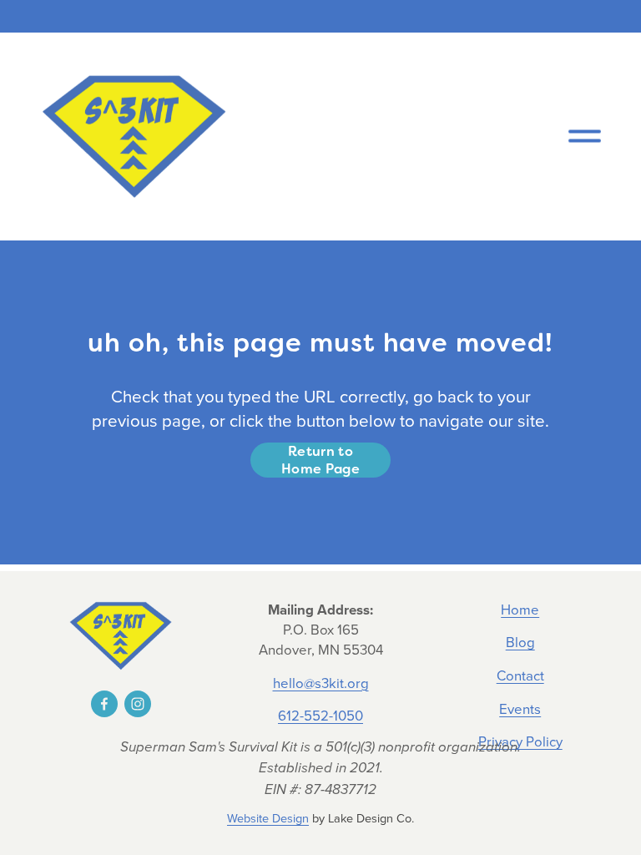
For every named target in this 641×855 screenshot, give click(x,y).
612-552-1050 (320, 715)
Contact (520, 675)
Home (520, 609)
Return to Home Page (320, 460)
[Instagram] (137, 704)
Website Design (268, 818)
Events (520, 708)
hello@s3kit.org (321, 682)
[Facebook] (104, 704)
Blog (520, 641)
